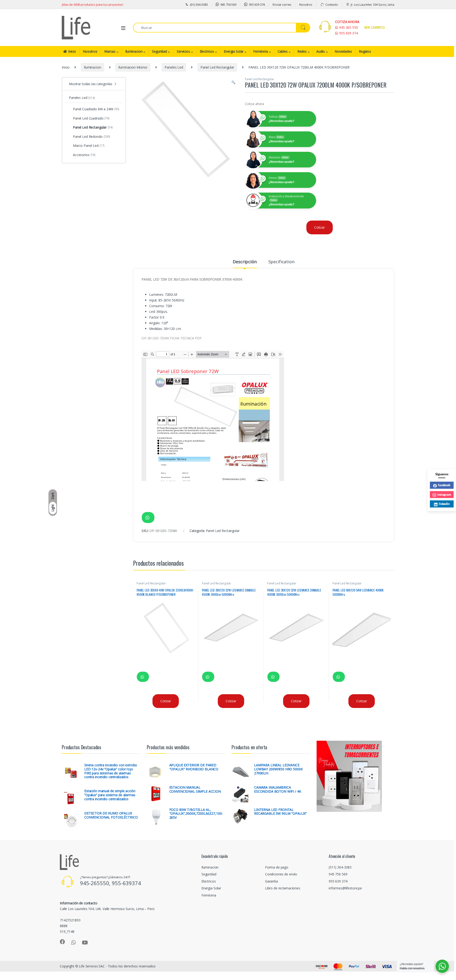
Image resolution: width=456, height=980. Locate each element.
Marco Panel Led (88, 145)
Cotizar (319, 227)
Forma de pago (276, 867)
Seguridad (159, 51)
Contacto (331, 4)
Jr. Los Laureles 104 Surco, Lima (372, 4)
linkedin (444, 504)
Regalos (365, 51)
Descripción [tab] (244, 261)
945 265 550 (348, 27)
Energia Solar (233, 51)
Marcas (109, 51)
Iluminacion (133, 51)
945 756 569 (228, 4)
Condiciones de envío (281, 874)
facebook (444, 485)
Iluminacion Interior (132, 67)
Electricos (207, 51)
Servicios (183, 51)
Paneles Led (174, 67)
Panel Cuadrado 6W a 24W (96, 109)
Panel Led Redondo (91, 136)
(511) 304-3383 (340, 867)
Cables (283, 51)
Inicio (72, 51)
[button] (233, 82)
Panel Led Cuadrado (91, 118)
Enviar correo (282, 4)
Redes (302, 51)
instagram (444, 494)
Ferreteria (260, 51)
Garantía (271, 881)
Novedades (343, 51)
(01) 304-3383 (199, 4)
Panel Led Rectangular (217, 67)
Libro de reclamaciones (282, 888)
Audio (320, 51)
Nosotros (305, 4)
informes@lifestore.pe (345, 888)
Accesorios (84, 155)
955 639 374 (257, 4)
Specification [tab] (281, 261)
